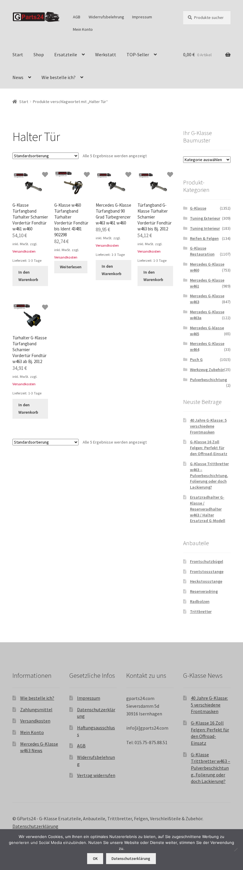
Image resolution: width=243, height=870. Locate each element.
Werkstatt (105, 54)
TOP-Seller (138, 54)
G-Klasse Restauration (202, 251)
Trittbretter (201, 611)
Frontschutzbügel (206, 561)
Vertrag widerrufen (96, 775)
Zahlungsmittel (36, 709)
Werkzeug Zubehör (207, 369)
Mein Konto (83, 29)
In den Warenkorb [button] (28, 275)
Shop (38, 54)
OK (95, 858)
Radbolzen (200, 601)
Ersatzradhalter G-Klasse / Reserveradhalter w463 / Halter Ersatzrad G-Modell (207, 509)
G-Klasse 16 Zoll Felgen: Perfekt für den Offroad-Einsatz (208, 447)
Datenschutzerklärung (35, 826)
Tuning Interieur (205, 228)
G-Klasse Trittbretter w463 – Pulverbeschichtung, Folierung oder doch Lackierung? (209, 475)
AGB (76, 17)
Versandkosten (24, 251)
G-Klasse (198, 208)
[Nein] (236, 850)
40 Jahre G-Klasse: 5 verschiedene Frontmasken (208, 426)
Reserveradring (204, 591)
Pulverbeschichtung (208, 379)
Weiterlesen (70, 266)
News (17, 77)
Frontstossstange (206, 571)
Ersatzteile (65, 54)
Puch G (196, 359)
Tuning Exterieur (205, 218)
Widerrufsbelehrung (106, 17)
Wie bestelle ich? (58, 77)
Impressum (142, 17)
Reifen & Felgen (204, 238)
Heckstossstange (206, 581)
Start (17, 54)
